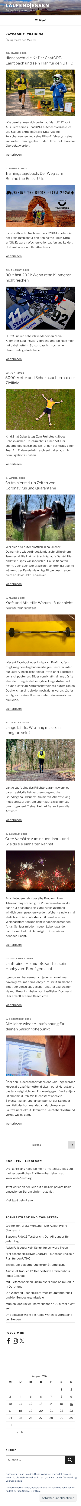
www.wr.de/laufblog (19, 1178)
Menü (42, 20)
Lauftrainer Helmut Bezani (23, 931)
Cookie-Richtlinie (31, 1491)
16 (71, 1404)
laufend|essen (27, 5)
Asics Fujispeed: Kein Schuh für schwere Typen (37, 1247)
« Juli (20, 1432)
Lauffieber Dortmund (58, 991)
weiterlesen (14, 154)
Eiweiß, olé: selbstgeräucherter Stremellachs (35, 1264)
